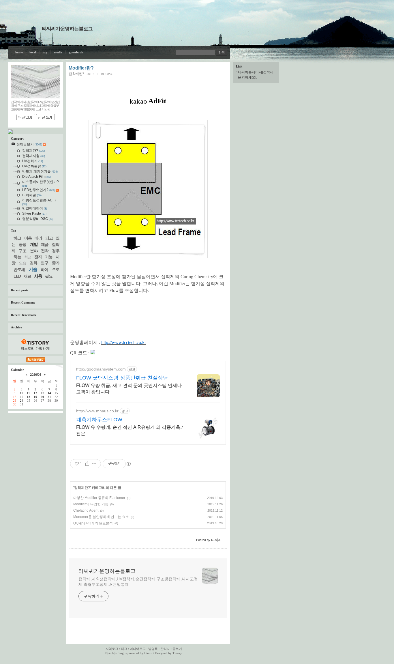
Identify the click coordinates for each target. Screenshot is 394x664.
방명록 (153, 648)
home (19, 52)
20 (42, 397)
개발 (34, 244)
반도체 (19, 269)
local (32, 52)
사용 (38, 276)
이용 (28, 238)
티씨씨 (110, 653)
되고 (49, 238)
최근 (27, 257)
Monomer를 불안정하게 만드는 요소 (101, 517)
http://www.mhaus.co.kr (97, 411)
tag (45, 52)
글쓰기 (177, 648)
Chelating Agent (85, 510)
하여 (44, 269)
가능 (48, 257)
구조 (22, 250)
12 (35, 393)
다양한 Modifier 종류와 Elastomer (99, 498)
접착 (44, 250)
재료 (27, 276)
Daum (148, 653)
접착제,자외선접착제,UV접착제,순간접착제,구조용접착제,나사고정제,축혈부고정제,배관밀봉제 (138, 582)
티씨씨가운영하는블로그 (67, 28)
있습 (22, 263)
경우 (55, 250)
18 (28, 397)
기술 (33, 269)
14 (49, 393)
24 (21, 400)
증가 (55, 263)
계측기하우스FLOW (99, 419)
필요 (48, 276)
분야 (33, 250)
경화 (33, 263)
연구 (44, 263)
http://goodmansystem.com (101, 369)
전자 (38, 257)
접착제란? (76, 74)
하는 (17, 257)
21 (49, 397)
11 (28, 393)
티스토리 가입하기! (35, 349)
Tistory (177, 653)
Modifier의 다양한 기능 (90, 504)
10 (21, 393)
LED (17, 276)
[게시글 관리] (94, 463)
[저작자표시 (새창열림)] (128, 463)
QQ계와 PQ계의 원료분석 (93, 523)
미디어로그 (138, 648)
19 (35, 397)
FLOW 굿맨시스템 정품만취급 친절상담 (122, 378)
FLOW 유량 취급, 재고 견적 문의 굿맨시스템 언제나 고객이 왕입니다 (129, 388)
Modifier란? (81, 68)
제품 (44, 244)
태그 (124, 648)
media (58, 52)
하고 (17, 238)
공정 (22, 244)
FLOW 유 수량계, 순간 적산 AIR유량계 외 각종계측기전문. (130, 430)
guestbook (76, 52)
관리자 (165, 648)
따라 (38, 238)
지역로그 (112, 648)
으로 (55, 269)
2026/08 (35, 374)
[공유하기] (87, 463)
